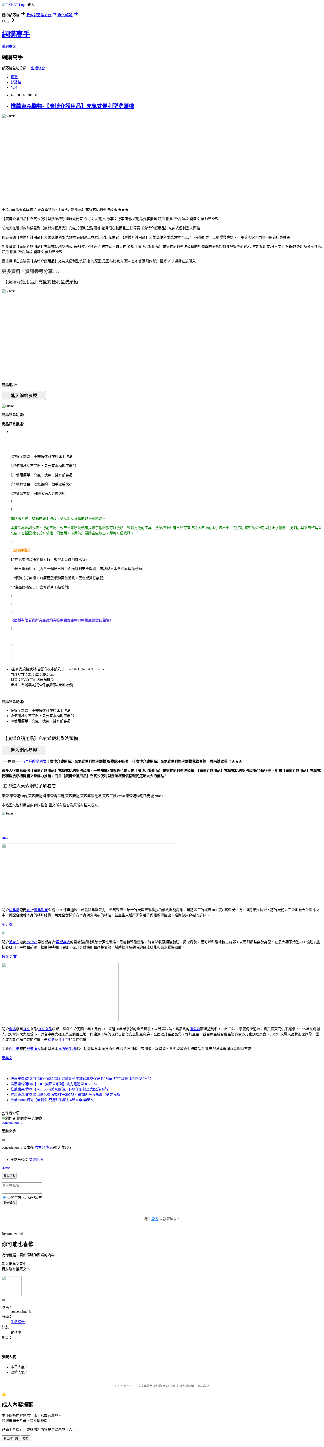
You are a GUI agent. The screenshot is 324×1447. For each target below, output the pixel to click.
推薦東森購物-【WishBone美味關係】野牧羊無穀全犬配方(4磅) (59, 1089)
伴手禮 (63, 1039)
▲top (6, 1167)
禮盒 (51, 1039)
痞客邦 (40, 1147)
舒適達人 (33, 1049)
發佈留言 (9, 1202)
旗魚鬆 (195, 1029)
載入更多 (9, 1176)
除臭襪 (14, 910)
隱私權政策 (187, 1386)
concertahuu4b (12, 1122)
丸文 (13, 956)
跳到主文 (9, 46)
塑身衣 (7, 924)
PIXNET (129, 1386)
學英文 (7, 1058)
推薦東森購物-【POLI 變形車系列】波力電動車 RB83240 (55, 1084)
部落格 (16, 82)
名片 (14, 87)
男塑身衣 (63, 942)
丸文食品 (45, 1029)
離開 (25, 1438)
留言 (49, 1147)
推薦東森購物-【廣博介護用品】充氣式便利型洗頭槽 (72, 106)
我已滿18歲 (11, 1438)
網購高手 (16, 34)
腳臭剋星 (41, 910)
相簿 (14, 77)
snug (5, 837)
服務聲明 (204, 1386)
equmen (31, 942)
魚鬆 (5, 956)
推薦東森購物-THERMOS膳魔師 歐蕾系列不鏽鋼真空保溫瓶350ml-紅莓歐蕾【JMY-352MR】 (82, 1079)
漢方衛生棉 (67, 1049)
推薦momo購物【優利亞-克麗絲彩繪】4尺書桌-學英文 (52, 1100)
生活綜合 (38, 68)
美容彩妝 (36, 1160)
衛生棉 (14, 1049)
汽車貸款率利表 (34, 761)
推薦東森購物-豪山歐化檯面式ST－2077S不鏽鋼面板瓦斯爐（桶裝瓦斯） (67, 1094)
